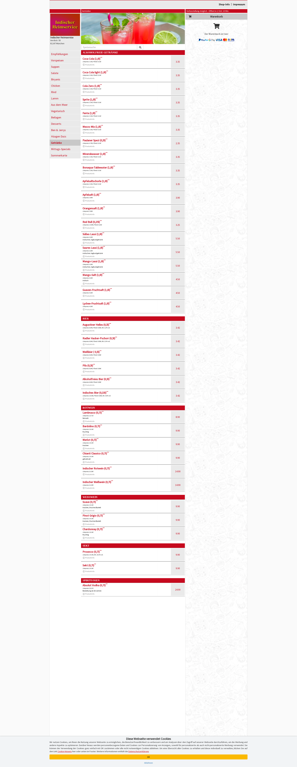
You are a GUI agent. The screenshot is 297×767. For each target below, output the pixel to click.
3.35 (178, 61)
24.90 (178, 589)
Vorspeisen (57, 60)
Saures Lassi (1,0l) (94, 247)
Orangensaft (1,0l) (94, 208)
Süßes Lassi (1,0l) (93, 234)
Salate (54, 73)
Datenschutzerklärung (138, 751)
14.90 (178, 471)
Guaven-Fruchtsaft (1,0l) (97, 290)
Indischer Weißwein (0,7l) (98, 482)
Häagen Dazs (58, 136)
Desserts (56, 123)
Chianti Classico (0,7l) (96, 453)
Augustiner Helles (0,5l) (97, 324)
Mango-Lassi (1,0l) (94, 261)
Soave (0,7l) (90, 502)
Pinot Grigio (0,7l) (94, 515)
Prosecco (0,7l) (92, 551)
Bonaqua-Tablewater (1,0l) (99, 167)
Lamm (54, 98)
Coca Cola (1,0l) (92, 58)
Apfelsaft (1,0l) (92, 194)
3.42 (178, 327)
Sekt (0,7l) (89, 565)
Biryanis (55, 79)
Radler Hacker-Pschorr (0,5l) (100, 338)
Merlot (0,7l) (91, 440)
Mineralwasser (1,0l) (95, 154)
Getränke (56, 142)
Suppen (55, 66)
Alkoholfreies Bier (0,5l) (97, 379)
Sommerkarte (59, 155)
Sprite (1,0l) (90, 99)
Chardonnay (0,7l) (94, 529)
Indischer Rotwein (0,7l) (97, 468)
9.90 (178, 430)
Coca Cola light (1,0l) (95, 72)
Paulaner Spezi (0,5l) (95, 140)
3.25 (178, 224)
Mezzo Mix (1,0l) (93, 126)
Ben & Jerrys (58, 130)
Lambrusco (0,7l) (93, 412)
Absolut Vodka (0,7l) (95, 585)
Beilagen (56, 117)
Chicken (55, 85)
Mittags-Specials (60, 149)
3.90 (178, 197)
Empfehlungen (59, 54)
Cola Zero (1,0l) (92, 86)
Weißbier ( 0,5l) (92, 352)
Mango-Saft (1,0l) (93, 275)
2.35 (178, 143)
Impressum (239, 4)
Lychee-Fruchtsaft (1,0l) (97, 303)
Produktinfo (89, 65)
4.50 (178, 279)
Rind (53, 92)
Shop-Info (224, 4)
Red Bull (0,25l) (92, 222)
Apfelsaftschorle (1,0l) (96, 181)
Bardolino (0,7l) (92, 426)
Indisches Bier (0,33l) (95, 392)
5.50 (178, 238)
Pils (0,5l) (89, 365)
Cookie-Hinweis (65, 751)
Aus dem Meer (59, 104)
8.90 (178, 417)
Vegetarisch (58, 111)
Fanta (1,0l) (90, 113)
